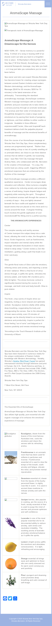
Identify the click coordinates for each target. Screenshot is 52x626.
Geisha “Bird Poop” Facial (24, 361)
